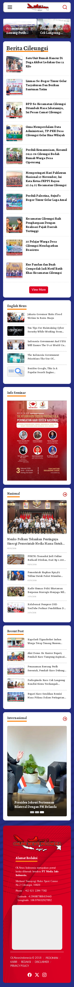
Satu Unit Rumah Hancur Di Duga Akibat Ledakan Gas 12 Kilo (45, 62)
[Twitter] (37, 975)
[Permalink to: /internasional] (64, 718)
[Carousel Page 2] (37, 812)
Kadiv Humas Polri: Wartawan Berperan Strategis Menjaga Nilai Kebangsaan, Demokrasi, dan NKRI (47, 590)
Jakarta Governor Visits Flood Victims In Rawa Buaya (45, 316)
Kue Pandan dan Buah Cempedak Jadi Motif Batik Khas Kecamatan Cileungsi (44, 268)
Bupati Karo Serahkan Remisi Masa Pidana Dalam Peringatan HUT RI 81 (46, 695)
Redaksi (26, 962)
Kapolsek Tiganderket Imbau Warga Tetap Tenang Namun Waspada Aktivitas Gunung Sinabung (44, 641)
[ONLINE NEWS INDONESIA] (38, 7)
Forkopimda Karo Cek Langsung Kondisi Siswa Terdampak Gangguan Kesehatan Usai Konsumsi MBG (52, 30)
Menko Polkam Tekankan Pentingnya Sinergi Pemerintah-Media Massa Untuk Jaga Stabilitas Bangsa (34, 541)
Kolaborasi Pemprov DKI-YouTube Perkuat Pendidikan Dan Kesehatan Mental (47, 606)
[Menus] (10, 7)
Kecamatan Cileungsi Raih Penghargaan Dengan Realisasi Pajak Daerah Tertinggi (43, 224)
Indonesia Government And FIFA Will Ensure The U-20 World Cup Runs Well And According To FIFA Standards (47, 343)
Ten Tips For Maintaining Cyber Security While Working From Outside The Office (46, 329)
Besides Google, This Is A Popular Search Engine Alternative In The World (42, 370)
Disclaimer (42, 962)
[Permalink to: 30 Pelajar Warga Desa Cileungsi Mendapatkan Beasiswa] (14, 247)
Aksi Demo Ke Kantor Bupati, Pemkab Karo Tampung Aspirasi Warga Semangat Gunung (46, 655)
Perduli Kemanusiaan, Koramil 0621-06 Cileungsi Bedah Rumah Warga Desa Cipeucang (46, 156)
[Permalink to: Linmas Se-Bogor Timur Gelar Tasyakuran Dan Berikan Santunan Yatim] (14, 87)
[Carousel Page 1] (32, 812)
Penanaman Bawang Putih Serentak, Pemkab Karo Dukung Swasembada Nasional (19, 30)
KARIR (13, 962)
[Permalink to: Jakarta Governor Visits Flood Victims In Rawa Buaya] (15, 317)
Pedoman (52, 958)
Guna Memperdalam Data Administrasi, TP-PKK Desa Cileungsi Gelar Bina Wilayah (45, 131)
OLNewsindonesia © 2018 (26, 958)
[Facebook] (29, 975)
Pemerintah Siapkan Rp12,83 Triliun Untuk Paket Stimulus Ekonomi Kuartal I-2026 (44, 574)
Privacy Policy (19, 966)
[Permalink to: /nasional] (64, 494)
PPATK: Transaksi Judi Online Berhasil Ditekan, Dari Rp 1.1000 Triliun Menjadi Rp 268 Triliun (47, 558)
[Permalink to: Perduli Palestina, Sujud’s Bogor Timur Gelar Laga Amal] (14, 202)
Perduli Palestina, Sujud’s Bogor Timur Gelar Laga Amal (46, 197)
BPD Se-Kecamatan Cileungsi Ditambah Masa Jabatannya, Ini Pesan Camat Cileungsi (46, 108)
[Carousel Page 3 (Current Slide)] (42, 812)
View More (39, 289)
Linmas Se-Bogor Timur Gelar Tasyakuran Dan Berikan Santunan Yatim (46, 85)
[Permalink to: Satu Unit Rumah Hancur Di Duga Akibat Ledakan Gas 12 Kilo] (14, 64)
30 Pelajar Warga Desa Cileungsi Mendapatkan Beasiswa (42, 245)
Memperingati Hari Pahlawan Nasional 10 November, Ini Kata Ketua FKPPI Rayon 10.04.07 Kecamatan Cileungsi (46, 178)
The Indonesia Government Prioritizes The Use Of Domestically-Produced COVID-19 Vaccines (46, 357)
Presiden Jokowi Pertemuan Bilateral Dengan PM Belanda (35, 804)
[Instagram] (44, 975)
